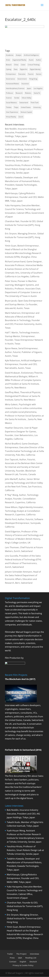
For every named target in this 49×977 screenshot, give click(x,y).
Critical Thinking (33, 65)
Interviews (34, 954)
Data (15, 69)
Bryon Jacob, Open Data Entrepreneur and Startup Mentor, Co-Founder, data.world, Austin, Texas (23, 304)
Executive (21, 74)
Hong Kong (33, 79)
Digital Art (23, 69)
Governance (10, 79)
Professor (9, 93)
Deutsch (33, 961)
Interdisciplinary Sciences (15, 88)
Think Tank (34, 102)
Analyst (18, 55)
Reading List (30, 958)
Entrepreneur (11, 74)
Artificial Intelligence (31, 55)
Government (22, 79)
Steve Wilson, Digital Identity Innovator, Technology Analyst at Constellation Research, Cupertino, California (24, 511)
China (16, 65)
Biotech (8, 65)
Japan (29, 88)
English (23, 961)
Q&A (20, 958)
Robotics (28, 93)
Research (19, 93)
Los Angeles (38, 88)
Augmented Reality (19, 60)
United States (26, 107)
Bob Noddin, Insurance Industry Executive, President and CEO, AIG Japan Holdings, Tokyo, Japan (24, 132)
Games (38, 74)
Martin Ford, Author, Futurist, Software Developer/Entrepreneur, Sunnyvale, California (24, 523)
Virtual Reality (11, 117)
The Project (21, 954)
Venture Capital (26, 112)
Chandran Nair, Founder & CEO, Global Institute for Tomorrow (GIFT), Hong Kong (24, 225)
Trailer (10, 954)
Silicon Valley (26, 98)
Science (9, 98)
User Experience (12, 112)
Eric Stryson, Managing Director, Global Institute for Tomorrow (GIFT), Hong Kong (24, 237)
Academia (9, 55)
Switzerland (23, 102)
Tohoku (8, 107)
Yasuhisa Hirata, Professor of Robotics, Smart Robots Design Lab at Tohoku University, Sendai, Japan (24, 169)
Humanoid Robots (12, 83)
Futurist (30, 74)
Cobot (23, 65)
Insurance (25, 83)
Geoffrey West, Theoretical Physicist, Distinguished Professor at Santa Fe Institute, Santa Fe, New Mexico (23, 396)
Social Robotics (11, 102)
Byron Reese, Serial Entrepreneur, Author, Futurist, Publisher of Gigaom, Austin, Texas (23, 352)
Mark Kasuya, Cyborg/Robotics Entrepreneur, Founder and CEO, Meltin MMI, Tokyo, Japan (24, 197)
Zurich (21, 117)
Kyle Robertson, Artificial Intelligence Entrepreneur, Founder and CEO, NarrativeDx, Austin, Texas (23, 364)
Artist (8, 60)
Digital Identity (35, 69)
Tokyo (16, 107)
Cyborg (8, 69)
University (37, 107)
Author (38, 60)
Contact (12, 961)
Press (12, 958)
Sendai (16, 98)
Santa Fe (37, 93)
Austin (31, 60)
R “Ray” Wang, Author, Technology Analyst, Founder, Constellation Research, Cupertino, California (21, 499)
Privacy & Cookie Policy (23, 965)
